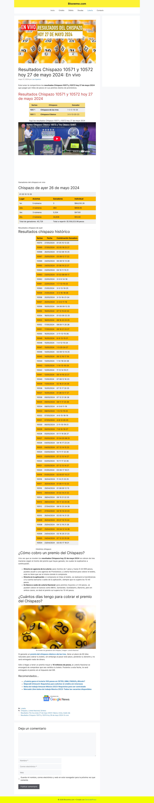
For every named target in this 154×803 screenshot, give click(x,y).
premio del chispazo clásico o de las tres (48, 654)
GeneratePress (90, 800)
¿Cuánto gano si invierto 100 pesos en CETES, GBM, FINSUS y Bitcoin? (54, 681)
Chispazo (24, 710)
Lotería (90, 10)
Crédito (61, 10)
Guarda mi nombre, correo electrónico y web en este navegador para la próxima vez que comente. (58, 778)
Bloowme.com (77, 3)
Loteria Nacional (34, 710)
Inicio (53, 10)
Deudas (80, 10)
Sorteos (43, 710)
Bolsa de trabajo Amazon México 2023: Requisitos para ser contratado (55, 687)
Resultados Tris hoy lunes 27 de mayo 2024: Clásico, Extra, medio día (45, 713)
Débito (71, 10)
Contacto (100, 10)
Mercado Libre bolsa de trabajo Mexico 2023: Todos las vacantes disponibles (58, 689)
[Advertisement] (121, 51)
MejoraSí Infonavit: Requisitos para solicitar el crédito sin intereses (53, 684)
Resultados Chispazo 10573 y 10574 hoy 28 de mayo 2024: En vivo (45, 715)
